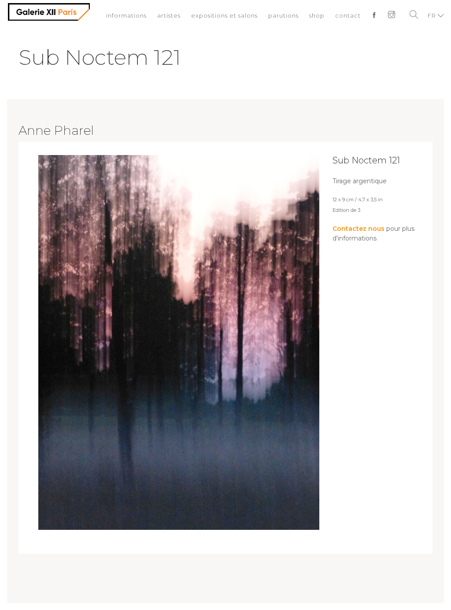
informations (126, 15)
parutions (283, 15)
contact (348, 15)
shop (317, 15)
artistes (169, 15)
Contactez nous (358, 229)
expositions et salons (224, 15)
